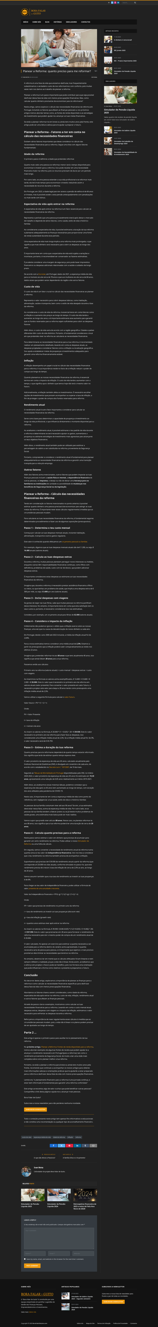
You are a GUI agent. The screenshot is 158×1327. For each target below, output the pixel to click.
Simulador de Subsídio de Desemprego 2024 (123, 142)
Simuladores (71, 22)
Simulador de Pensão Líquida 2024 (56, 1205)
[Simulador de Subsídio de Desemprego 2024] (108, 140)
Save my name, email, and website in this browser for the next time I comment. (55, 1259)
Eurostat (41, 274)
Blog (47, 22)
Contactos (85, 22)
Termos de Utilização (103, 1323)
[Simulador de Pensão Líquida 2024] (59, 1195)
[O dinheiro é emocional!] (108, 39)
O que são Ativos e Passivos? (44, 1158)
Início (25, 22)
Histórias (58, 22)
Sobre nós (36, 22)
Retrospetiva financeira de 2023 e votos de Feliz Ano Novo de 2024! (85, 1206)
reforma (78, 1137)
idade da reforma (59, 1137)
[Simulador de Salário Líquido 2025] (108, 129)
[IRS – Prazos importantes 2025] (108, 60)
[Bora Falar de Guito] (33, 12)
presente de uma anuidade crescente (44, 888)
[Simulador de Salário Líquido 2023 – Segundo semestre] (65, 1295)
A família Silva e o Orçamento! (74, 1158)
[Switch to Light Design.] (109, 2)
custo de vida (26, 1137)
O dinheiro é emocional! (123, 40)
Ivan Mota (26, 77)
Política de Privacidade (120, 1323)
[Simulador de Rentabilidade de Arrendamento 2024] (108, 151)
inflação (70, 1137)
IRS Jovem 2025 (119, 50)
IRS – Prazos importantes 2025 (125, 61)
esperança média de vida (42, 1137)
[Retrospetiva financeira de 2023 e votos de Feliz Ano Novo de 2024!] (85, 1195)
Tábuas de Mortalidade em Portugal (48, 773)
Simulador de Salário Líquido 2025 (124, 131)
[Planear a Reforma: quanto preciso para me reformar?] (59, 48)
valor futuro (69, 697)
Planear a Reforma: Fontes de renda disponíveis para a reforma (67, 1047)
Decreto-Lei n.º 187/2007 (59, 767)
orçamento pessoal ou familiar (74, 541)
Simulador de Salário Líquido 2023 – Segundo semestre (82, 1298)
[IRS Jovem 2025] (108, 49)
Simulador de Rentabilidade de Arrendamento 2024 (125, 153)
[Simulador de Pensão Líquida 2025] (32, 1195)
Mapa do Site (90, 1323)
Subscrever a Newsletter (35, 1109)
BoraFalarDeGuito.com (40, 1323)
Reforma (94, 77)
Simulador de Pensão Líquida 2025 (30, 1205)
